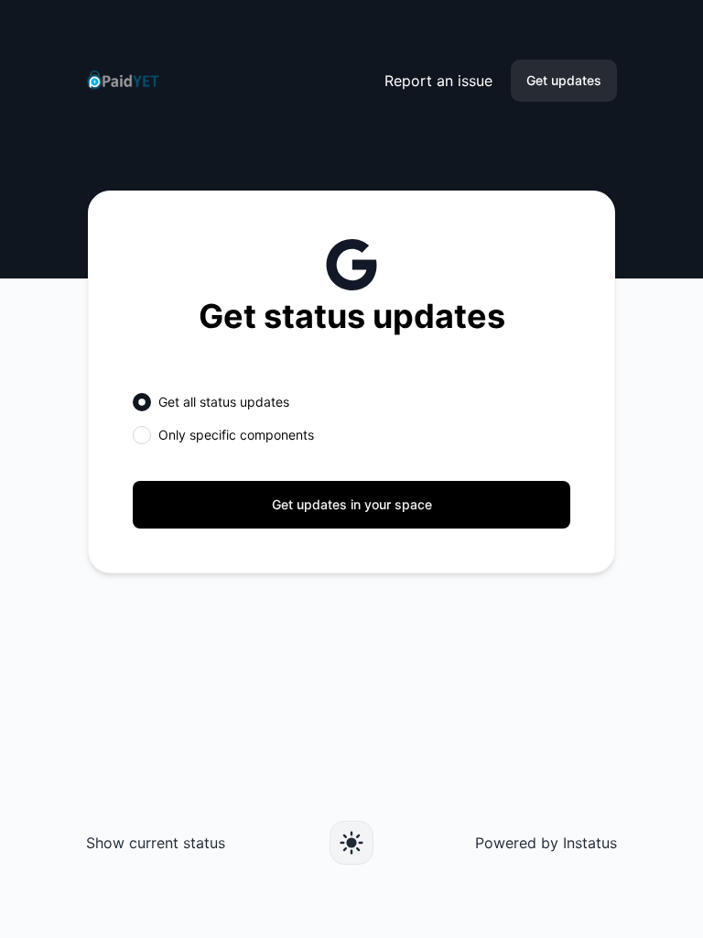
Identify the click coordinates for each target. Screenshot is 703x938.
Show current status (155, 843)
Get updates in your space (352, 504)
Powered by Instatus (546, 843)
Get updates (563, 80)
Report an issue (438, 80)
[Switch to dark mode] (351, 843)
